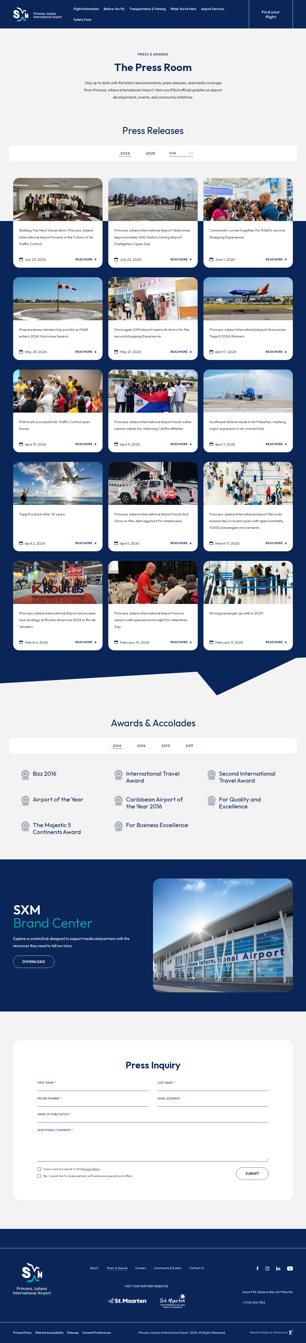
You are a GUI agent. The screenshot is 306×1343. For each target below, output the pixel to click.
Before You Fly (114, 9)
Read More (84, 259)
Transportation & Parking (147, 9)
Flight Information (86, 9)
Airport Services (212, 9)
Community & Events (168, 1268)
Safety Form (82, 20)
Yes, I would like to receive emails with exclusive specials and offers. (88, 1176)
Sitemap (73, 1332)
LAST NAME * (166, 1082)
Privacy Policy (90, 1169)
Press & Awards (117, 1268)
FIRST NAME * (47, 1082)
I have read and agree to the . (71, 1169)
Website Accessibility (49, 1332)
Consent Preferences (96, 1332)
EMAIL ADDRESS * (169, 1098)
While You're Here (183, 9)
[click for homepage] (32, 1278)
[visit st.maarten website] (128, 1301)
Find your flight (271, 14)
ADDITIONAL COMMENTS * (55, 1130)
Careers (140, 1268)
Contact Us (196, 1268)
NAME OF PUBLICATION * (54, 1114)
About (94, 1268)
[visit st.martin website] (172, 1301)
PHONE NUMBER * (49, 1098)
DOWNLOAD (33, 960)
